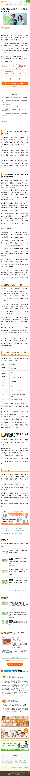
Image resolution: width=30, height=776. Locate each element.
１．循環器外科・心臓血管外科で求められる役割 (14, 97)
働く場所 (8, 28)
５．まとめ (5, 118)
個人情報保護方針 (20, 767)
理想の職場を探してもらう (15, 83)
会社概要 (26, 767)
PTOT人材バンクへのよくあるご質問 (11, 528)
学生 (25, 73)
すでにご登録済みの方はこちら (15, 86)
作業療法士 (12, 73)
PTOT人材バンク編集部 (13, 701)
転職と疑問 (27, 4)
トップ (3, 767)
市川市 (8, 650)
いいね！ (15, 671)
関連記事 (4, 121)
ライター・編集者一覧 (21, 695)
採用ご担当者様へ (15, 768)
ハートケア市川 (15, 637)
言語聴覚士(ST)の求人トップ (9, 4)
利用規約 (14, 767)
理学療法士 (6, 73)
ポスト (20, 671)
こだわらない (23, 78)
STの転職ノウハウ (20, 4)
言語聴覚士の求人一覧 (14, 664)
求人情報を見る (15, 657)
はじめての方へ (8, 767)
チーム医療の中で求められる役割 (10, 106)
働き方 (3, 28)
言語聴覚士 (19, 73)
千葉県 (4, 650)
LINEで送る (26, 671)
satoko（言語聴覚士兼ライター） (16, 677)
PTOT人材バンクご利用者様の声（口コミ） (13, 530)
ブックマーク (8, 671)
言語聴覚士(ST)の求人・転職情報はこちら (13, 533)
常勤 (6, 78)
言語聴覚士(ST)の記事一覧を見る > (19, 590)
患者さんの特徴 (6, 104)
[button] (7, 660)
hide (16, 94)
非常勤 (15, 78)
